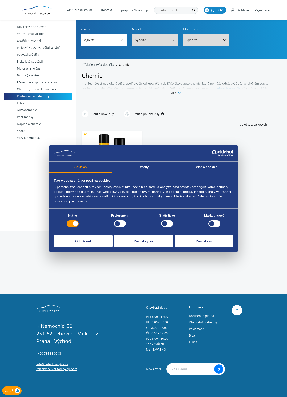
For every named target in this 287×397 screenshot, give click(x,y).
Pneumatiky (25, 117)
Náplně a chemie (29, 124)
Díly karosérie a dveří (32, 27)
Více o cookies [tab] (206, 167)
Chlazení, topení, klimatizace (37, 89)
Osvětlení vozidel (29, 41)
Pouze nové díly (103, 114)
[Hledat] (194, 10)
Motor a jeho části (29, 68)
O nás (193, 342)
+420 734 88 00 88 (79, 10)
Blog (192, 335)
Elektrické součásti (30, 61)
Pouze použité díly (146, 114)
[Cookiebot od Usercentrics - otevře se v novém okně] (215, 153)
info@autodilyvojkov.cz (52, 364)
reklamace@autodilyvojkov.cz (56, 369)
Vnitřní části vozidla (31, 34)
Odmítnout (83, 241)
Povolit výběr (143, 241)
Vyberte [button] (89, 40)
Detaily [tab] (143, 167)
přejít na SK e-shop (134, 10)
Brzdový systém (28, 75)
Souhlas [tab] (80, 167)
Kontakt (106, 10)
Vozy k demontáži (29, 138)
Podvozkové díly (28, 55)
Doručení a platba (201, 316)
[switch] (120, 223)
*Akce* (22, 131)
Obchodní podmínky (203, 322)
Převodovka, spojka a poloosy (37, 82)
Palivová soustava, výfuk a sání (38, 48)
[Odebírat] (218, 369)
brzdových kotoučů (226, 89)
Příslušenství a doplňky (33, 96)
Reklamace (196, 329)
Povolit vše (204, 241)
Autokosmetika (27, 110)
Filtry (20, 103)
